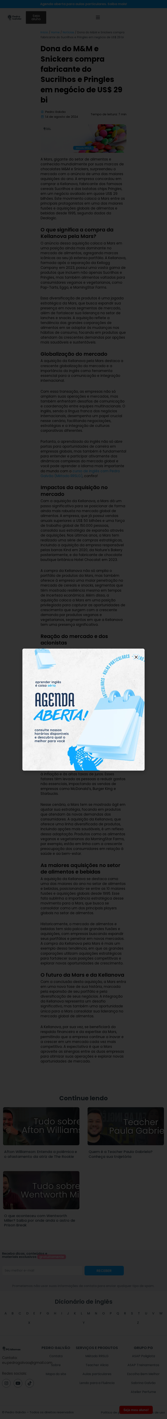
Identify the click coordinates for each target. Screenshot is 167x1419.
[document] (83, 709)
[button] (136, 657)
